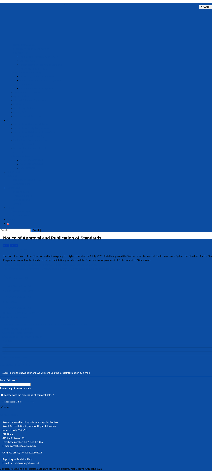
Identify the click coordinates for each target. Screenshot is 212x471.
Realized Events (21, 215)
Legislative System (23, 156)
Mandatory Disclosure (25, 108)
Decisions (12, 176)
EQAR (5, 349)
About (69, 4)
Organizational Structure (26, 92)
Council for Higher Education (17, 333)
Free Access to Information (27, 116)
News (6, 245)
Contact (11, 219)
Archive (17, 204)
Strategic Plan (20, 53)
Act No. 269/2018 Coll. (32, 160)
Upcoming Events (22, 212)
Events (10, 208)
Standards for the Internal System (31, 124)
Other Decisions (21, 184)
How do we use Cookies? (15, 357)
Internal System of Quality (27, 72)
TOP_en (14, 245)
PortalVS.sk (8, 341)
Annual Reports (21, 200)
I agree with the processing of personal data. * (28, 395)
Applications (13, 172)
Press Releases (21, 192)
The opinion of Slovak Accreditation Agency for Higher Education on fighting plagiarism (50, 265)
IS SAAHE (205, 7)
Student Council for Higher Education (22, 337)
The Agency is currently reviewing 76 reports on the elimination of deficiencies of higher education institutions (62, 269)
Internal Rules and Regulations (29, 100)
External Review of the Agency (36, 88)
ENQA (5, 345)
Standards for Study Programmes (31, 128)
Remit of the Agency (24, 45)
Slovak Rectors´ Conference (17, 329)
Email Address (8, 380)
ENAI (5, 353)
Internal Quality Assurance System (38, 76)
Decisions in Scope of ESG (27, 180)
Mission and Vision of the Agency (31, 49)
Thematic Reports (22, 196)
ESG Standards (27, 168)
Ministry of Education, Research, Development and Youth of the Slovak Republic (45, 324)
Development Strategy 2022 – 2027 (39, 57)
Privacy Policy (20, 112)
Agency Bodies (21, 96)
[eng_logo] (33, 23)
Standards (12, 120)
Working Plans (27, 61)
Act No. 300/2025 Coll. (32, 164)
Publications (13, 188)
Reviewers (18, 104)
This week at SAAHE (18, 286)
